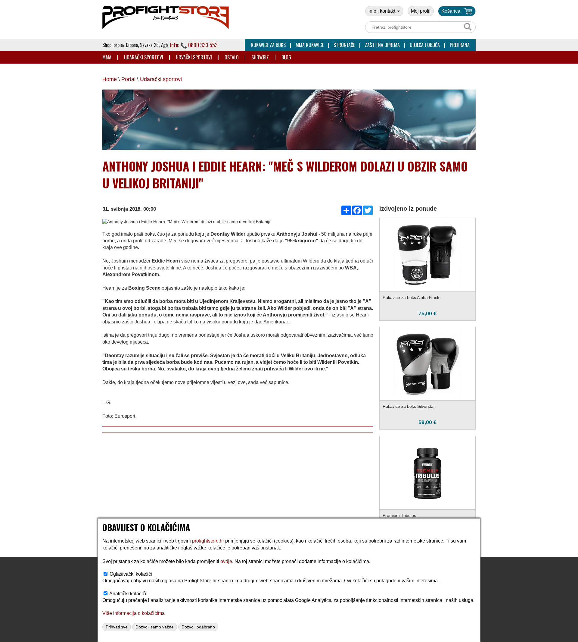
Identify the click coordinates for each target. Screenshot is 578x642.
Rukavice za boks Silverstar (409, 406)
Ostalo (232, 57)
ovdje (226, 561)
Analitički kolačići (127, 593)
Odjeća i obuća (425, 45)
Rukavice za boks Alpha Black (411, 297)
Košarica (450, 11)
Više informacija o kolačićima (133, 613)
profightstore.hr (208, 540)
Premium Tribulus (399, 515)
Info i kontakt (382, 11)
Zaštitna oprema (382, 45)
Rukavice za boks (268, 45)
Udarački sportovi (143, 57)
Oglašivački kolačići (131, 574)
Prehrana (460, 45)
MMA (106, 57)
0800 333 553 (203, 45)
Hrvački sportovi (194, 57)
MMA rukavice (310, 45)
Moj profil (420, 11)
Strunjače (344, 45)
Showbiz (260, 57)
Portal (128, 79)
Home (109, 79)
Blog (286, 57)
